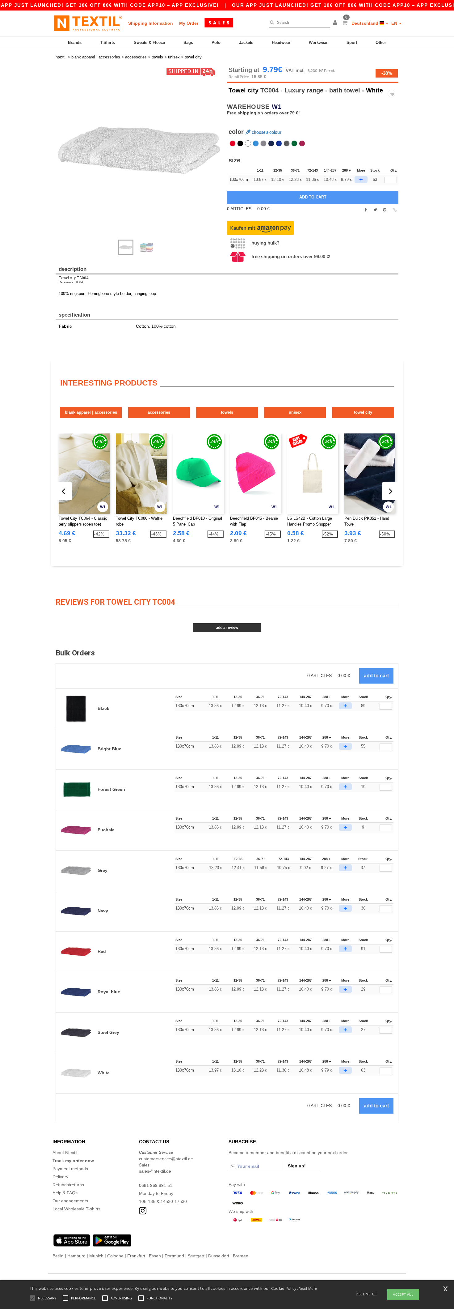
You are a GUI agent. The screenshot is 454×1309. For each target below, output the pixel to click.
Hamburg (76, 1255)
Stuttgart (196, 1255)
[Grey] (263, 143)
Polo (216, 42)
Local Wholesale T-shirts (76, 1208)
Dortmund (174, 1255)
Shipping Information (150, 23)
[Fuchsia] (302, 143)
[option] (139, 149)
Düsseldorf (218, 1255)
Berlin (58, 1255)
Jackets (246, 42)
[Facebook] (365, 210)
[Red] (232, 143)
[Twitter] (375, 210)
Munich (96, 1255)
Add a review (227, 627)
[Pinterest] (384, 210)
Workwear (318, 42)
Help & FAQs (65, 1192)
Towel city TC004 (73, 278)
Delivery (60, 1176)
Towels (227, 412)
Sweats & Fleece (149, 42)
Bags (188, 42)
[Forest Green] (294, 143)
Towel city (244, 90)
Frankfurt (136, 1255)
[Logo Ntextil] (88, 23)
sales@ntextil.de (155, 1171)
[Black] (240, 143)
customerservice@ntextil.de (166, 1158)
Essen (155, 1255)
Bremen (240, 1255)
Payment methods (70, 1168)
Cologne (115, 1255)
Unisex (295, 412)
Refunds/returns (68, 1184)
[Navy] (271, 143)
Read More (308, 1288)
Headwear (281, 42)
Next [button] (60, 156)
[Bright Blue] (256, 143)
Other (381, 42)
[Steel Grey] (287, 143)
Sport (352, 42)
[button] (336, 23)
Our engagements (70, 1200)
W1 (277, 106)
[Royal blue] (279, 143)
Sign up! (297, 1165)
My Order (188, 23)
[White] (248, 143)
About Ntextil (65, 1152)
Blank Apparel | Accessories (91, 412)
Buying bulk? (265, 242)
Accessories (159, 412)
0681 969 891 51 (155, 1185)
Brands (75, 42)
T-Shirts (107, 42)
